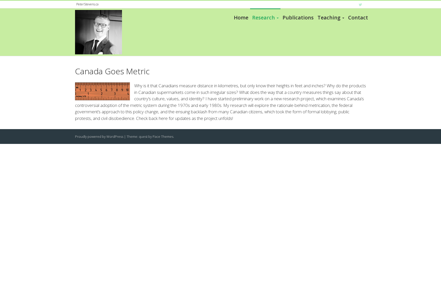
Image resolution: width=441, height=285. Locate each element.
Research (263, 17)
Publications (298, 17)
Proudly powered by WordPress (99, 136)
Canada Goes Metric (112, 71)
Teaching (328, 17)
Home (241, 17)
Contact (358, 17)
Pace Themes (163, 136)
